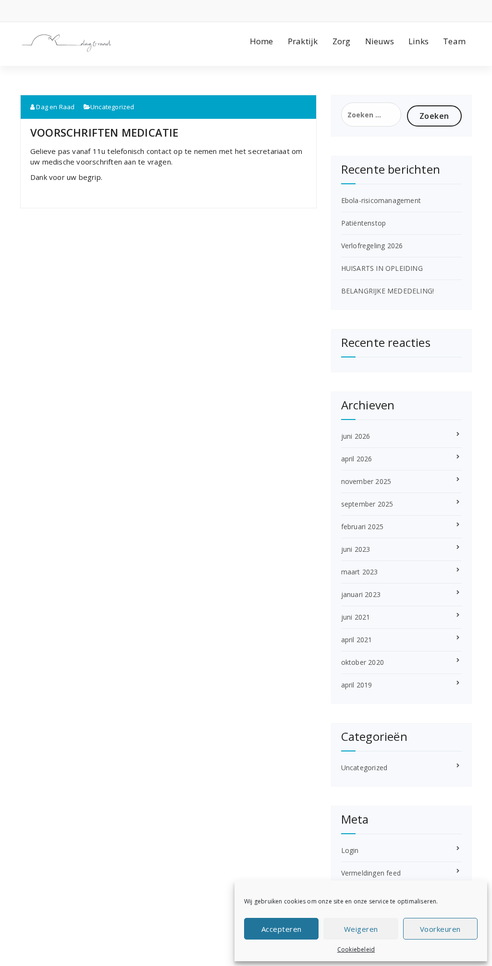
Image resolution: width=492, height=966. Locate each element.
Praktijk (303, 41)
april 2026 (356, 458)
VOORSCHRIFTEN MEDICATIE (104, 132)
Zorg (341, 41)
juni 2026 (355, 436)
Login (350, 850)
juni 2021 (355, 617)
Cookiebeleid (356, 949)
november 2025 (366, 481)
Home (261, 41)
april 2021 (356, 639)
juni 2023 (355, 549)
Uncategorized (112, 106)
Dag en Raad (54, 106)
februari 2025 (362, 526)
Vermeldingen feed (371, 872)
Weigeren (361, 929)
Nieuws (379, 41)
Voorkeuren (440, 929)
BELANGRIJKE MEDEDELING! (387, 290)
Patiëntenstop (363, 223)
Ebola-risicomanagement (381, 200)
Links (418, 41)
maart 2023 (359, 571)
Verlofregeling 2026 (372, 245)
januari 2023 (361, 594)
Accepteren (281, 929)
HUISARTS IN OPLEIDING (382, 268)
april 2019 (356, 684)
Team (454, 41)
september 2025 (367, 503)
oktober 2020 (362, 662)
